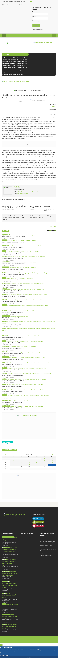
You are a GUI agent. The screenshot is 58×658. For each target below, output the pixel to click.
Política (4, 250)
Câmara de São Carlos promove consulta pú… (13, 296)
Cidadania (4, 288)
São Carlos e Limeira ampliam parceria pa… (12, 301)
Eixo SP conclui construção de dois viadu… (12, 269)
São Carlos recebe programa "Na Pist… (10, 555)
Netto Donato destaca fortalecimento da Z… (13, 397)
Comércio (4, 310)
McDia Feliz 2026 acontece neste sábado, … (13, 318)
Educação (4, 299)
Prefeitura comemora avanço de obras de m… (13, 274)
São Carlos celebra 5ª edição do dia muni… (12, 402)
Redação (10, 100)
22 (44, 464)
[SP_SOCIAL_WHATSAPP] (54, 61)
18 (13, 464)
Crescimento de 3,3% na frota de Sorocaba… (13, 247)
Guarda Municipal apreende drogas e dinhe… (13, 386)
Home (3, 1)
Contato (20, 4)
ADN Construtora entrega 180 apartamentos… (13, 258)
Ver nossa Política (4, 655)
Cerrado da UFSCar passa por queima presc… (9, 599)
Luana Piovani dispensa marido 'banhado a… (13, 337)
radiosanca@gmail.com (22, 193)
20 (29, 464)
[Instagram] (54, 57)
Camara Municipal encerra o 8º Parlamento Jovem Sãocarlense (22, 206)
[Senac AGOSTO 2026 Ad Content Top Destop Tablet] (29, 84)
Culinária (4, 240)
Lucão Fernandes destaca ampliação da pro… (13, 253)
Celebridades (5, 335)
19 (21, 464)
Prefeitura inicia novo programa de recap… (12, 285)
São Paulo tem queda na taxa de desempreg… (14, 263)
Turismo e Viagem (6, 261)
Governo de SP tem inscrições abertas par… (13, 353)
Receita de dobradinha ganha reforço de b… (13, 242)
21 (36, 464)
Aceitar (29, 657)
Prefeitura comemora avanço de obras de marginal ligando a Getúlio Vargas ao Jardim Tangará (8, 207)
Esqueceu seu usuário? (38, 29)
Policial (4, 384)
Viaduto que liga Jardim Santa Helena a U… (13, 370)
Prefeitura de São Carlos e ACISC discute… (10, 567)
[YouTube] (54, 59)
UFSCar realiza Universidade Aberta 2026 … (13, 348)
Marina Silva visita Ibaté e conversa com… (12, 364)
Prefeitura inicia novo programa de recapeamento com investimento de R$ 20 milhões (49, 208)
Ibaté (3, 328)
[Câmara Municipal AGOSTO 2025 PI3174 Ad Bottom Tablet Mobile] (15, 516)
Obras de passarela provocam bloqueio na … (13, 375)
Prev (50, 230)
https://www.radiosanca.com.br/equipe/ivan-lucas (30, 191)
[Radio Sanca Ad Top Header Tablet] (45, 45)
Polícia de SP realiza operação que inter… (12, 359)
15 (44, 462)
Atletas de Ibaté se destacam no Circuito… (12, 332)
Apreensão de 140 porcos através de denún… (13, 391)
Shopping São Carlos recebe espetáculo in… (13, 312)
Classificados (17, 1)
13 (29, 462)
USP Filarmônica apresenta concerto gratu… (8, 577)
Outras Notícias (5, 234)
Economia (4, 351)
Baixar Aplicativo (9, 1)
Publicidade (15, 4)
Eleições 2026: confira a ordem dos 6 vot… (9, 610)
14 (36, 462)
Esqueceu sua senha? (37, 27)
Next (55, 230)
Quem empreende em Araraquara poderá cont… (14, 236)
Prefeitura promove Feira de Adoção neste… (13, 291)
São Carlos (53, 111)
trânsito (48, 111)
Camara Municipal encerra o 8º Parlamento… (13, 280)
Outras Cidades (5, 245)
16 (52, 462)
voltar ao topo (53, 226)
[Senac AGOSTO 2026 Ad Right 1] (29, 425)
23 (52, 464)
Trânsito (54, 106)
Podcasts (23, 1)
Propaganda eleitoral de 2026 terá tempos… (13, 343)
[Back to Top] (1, 645)
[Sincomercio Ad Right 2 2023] (29, 486)
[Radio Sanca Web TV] (12, 43)
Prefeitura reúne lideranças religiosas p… (12, 407)
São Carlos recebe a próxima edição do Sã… (9, 543)
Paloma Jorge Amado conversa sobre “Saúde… (9, 589)
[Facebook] (54, 54)
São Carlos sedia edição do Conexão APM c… (13, 380)
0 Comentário (23, 102)
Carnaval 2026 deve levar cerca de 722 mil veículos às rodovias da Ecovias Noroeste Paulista (14, 217)
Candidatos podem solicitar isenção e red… (12, 325)
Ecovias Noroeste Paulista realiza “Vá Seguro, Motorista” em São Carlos (41, 216)
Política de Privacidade (7, 4)
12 (21, 462)
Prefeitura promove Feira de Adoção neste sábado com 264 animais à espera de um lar (35, 207)
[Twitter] (54, 56)
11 (13, 462)
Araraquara (5, 256)
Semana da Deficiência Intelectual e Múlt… (12, 307)
